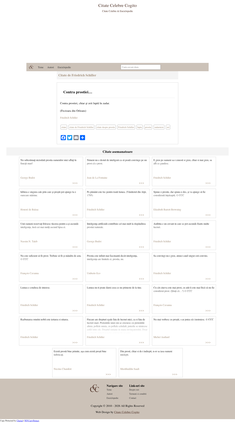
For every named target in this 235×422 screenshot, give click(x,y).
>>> (75, 183)
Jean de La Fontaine (97, 177)
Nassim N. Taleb (28, 241)
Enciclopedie (64, 67)
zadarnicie (159, 127)
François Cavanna (29, 273)
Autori (50, 67)
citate (63, 127)
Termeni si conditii (137, 393)
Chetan (20, 420)
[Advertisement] (117, 38)
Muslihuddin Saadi (129, 368)
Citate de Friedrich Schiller (77, 75)
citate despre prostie (106, 127)
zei (168, 127)
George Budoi (27, 177)
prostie (148, 127)
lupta (139, 127)
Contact (132, 397)
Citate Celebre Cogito (126, 412)
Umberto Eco (93, 273)
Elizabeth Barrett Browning (167, 209)
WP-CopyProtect (31, 420)
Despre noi (134, 389)
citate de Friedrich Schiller (81, 127)
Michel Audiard (161, 337)
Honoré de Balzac (29, 209)
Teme (40, 67)
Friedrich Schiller (69, 117)
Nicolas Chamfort (62, 368)
